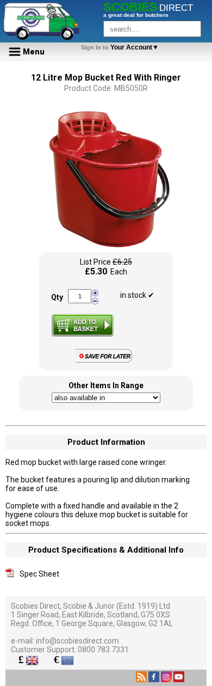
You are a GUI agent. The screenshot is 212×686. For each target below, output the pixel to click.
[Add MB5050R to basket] (83, 325)
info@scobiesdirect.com (77, 640)
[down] (95, 300)
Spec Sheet (39, 573)
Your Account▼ (121, 47)
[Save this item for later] (106, 360)
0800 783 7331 (103, 649)
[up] (95, 293)
